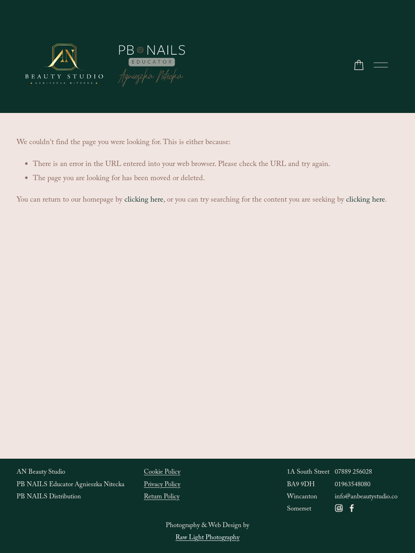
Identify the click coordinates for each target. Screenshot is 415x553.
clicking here (143, 200)
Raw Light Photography (207, 538)
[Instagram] (339, 508)
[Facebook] (352, 508)
